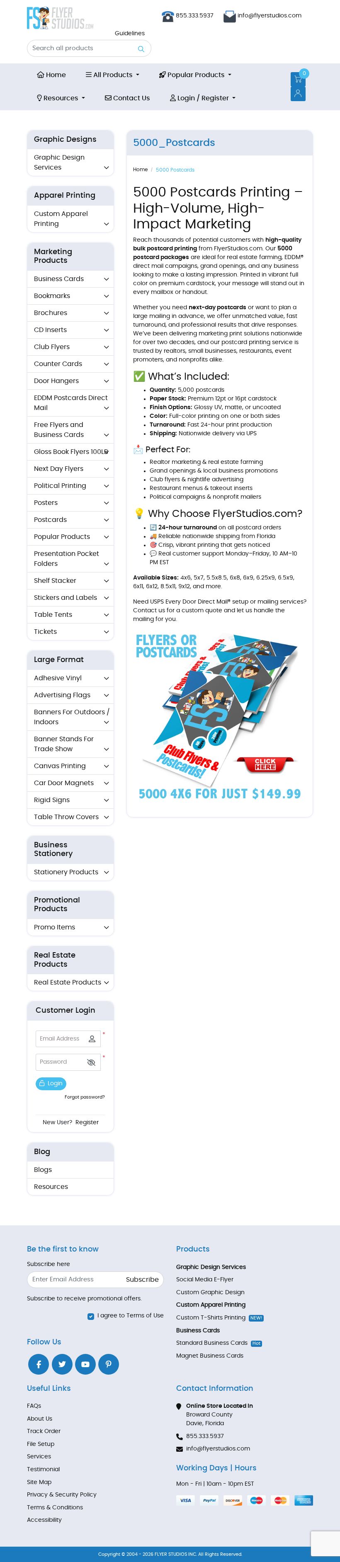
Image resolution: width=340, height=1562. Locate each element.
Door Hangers (56, 381)
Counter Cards (58, 364)
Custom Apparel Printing (61, 219)
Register (87, 1122)
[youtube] (85, 1364)
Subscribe (142, 1279)
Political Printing (60, 486)
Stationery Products (66, 872)
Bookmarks (52, 296)
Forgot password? (85, 1097)
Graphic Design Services (59, 162)
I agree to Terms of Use (130, 1316)
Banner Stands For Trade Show (64, 744)
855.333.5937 (194, 16)
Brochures (50, 313)
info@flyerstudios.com (269, 16)
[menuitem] (51, 75)
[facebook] (38, 1364)
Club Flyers (52, 347)
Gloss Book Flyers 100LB (71, 452)
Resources (51, 1187)
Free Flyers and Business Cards (59, 430)
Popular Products (62, 537)
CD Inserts (50, 330)
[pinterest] (108, 1364)
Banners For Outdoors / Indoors (72, 717)
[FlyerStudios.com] (60, 18)
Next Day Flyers (58, 469)
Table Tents (53, 614)
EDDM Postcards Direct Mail (71, 403)
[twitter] (62, 1364)
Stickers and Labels (65, 597)
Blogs (43, 1170)
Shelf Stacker (55, 580)
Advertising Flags (62, 695)
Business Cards (59, 279)
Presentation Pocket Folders (66, 559)
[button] (91, 1062)
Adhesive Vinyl (58, 678)
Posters (46, 503)
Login (54, 1084)
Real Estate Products (67, 982)
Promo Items (54, 927)
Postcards (50, 520)
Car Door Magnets (64, 783)
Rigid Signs (52, 800)
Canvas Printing (60, 766)
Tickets (45, 631)
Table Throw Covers (66, 817)
